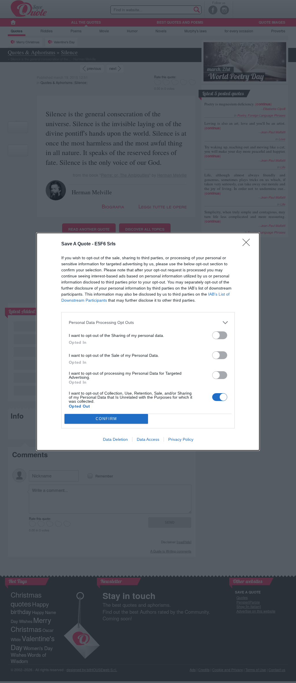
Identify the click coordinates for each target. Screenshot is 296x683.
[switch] (219, 335)
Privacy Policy (180, 439)
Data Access (148, 439)
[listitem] (148, 323)
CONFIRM (106, 419)
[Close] (248, 244)
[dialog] (148, 341)
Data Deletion (115, 439)
